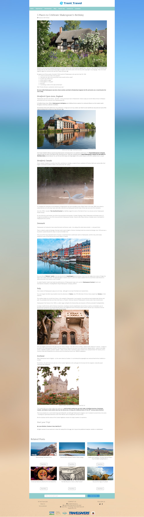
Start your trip (93, 496)
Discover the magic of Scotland (100, 481)
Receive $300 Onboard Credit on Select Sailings (72, 457)
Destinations (48, 8)
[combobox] (64, 496)
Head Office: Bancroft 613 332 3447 (72, 505)
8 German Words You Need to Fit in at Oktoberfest (43, 481)
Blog (55, 8)
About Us (42, 504)
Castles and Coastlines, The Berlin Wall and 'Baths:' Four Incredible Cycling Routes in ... (100, 458)
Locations (77, 8)
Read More (43, 464)
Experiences (39, 8)
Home (32, 8)
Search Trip (61, 8)
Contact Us (70, 8)
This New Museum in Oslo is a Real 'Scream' (72, 481)
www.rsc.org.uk (100, 156)
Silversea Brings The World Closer (44, 457)
